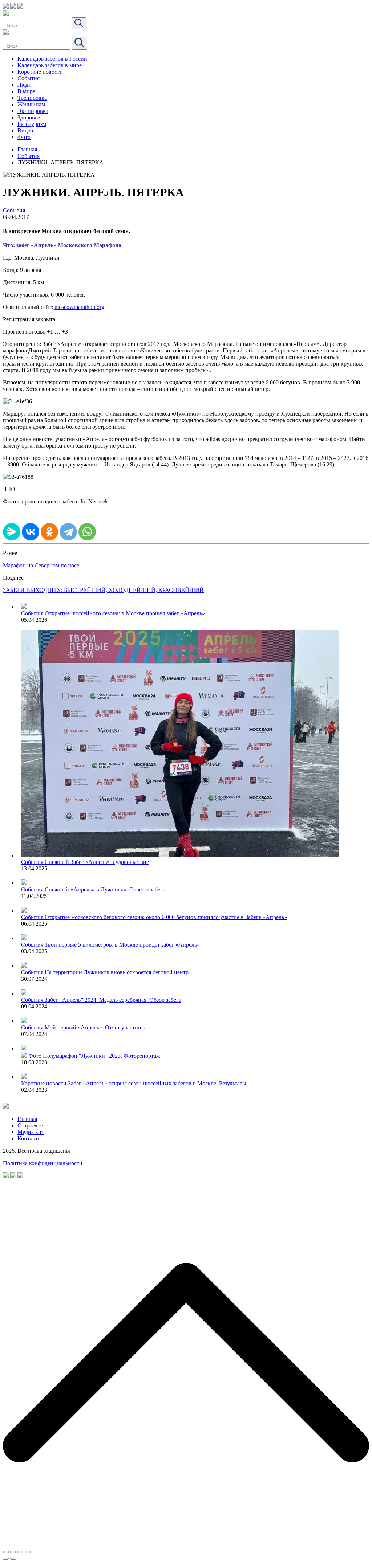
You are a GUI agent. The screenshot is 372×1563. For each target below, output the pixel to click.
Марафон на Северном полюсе (41, 565)
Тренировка (32, 98)
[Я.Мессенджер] (11, 531)
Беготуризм (31, 124)
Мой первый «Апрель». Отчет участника (96, 1027)
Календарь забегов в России (52, 59)
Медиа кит (30, 1132)
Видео (25, 130)
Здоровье (28, 117)
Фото (24, 137)
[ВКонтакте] (30, 531)
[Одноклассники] (49, 531)
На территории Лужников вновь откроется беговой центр (117, 972)
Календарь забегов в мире (49, 65)
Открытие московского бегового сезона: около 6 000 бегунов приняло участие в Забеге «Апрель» (166, 917)
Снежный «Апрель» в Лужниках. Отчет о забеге (105, 889)
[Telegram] (68, 531)
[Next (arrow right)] (13, 1559)
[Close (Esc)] (6, 1552)
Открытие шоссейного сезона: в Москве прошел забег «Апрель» (125, 613)
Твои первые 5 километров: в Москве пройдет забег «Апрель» (122, 945)
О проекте (30, 1125)
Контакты (29, 1138)
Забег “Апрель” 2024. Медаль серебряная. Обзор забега (113, 1000)
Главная (27, 149)
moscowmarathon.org (79, 307)
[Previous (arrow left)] (6, 1559)
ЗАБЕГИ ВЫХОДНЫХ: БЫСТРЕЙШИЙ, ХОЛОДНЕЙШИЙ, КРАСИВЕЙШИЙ (103, 590)
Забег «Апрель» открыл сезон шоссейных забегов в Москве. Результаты (157, 1083)
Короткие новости (40, 72)
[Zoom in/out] (28, 1552)
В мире (26, 91)
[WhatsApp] (87, 531)
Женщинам (31, 104)
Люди (24, 85)
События (28, 78)
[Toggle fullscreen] (20, 1552)
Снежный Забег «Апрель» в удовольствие (97, 862)
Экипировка (32, 111)
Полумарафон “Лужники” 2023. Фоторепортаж (101, 1056)
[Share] (13, 1552)
